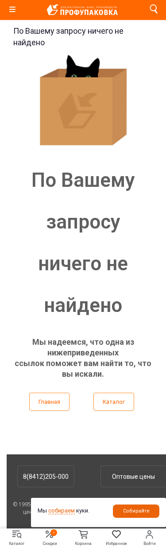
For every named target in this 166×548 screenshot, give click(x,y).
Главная (49, 401)
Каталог (114, 401)
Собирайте (136, 511)
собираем (61, 510)
